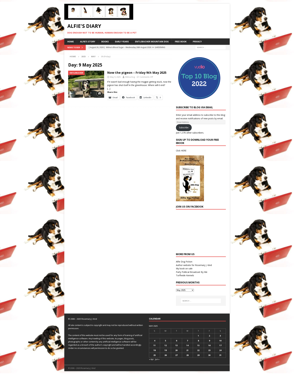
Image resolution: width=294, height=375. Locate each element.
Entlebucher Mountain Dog (152, 41)
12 (165, 345)
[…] (108, 88)
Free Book (181, 41)
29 (198, 355)
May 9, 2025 (115, 77)
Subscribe (183, 127)
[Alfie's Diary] (98, 18)
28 (187, 355)
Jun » (157, 359)
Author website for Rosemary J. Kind (194, 265)
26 (165, 355)
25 (154, 355)
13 (176, 345)
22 (198, 350)
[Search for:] (210, 47)
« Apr (151, 359)
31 (220, 355)
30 (209, 355)
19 (165, 350)
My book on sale (184, 268)
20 (176, 350)
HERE (183, 150)
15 (198, 345)
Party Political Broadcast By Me (191, 272)
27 (176, 355)
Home (70, 41)
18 (154, 350)
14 (187, 345)
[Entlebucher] (86, 84)
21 (187, 350)
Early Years (122, 41)
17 (220, 345)
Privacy (197, 41)
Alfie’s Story (87, 41)
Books (105, 41)
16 (209, 345)
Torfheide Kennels (185, 275)
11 (154, 345)
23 (209, 350)
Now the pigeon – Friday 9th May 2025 (136, 73)
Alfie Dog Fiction (184, 261)
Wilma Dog (130, 77)
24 (220, 350)
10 (220, 340)
